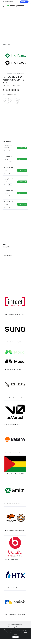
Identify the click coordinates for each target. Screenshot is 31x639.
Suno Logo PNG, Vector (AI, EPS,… (13, 342)
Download (23, 147)
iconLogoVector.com (17, 624)
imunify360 (6, 246)
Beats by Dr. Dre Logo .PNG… (11, 559)
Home (4, 44)
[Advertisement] (15, 25)
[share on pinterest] (10, 90)
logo (9, 44)
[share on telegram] (15, 90)
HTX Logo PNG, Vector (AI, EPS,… (12, 587)
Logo (9, 85)
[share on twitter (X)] (7, 90)
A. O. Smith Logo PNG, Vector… (12, 503)
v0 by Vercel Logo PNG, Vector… (12, 424)
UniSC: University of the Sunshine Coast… (14, 614)
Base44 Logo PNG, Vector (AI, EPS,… (13, 452)
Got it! (15, 636)
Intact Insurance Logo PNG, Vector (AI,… (14, 314)
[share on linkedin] (12, 90)
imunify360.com (11, 94)
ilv (4, 85)
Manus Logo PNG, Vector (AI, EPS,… (13, 397)
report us (21, 73)
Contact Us (19, 627)
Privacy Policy (11, 627)
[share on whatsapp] (18, 90)
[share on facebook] (4, 90)
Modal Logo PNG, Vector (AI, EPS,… (13, 369)
